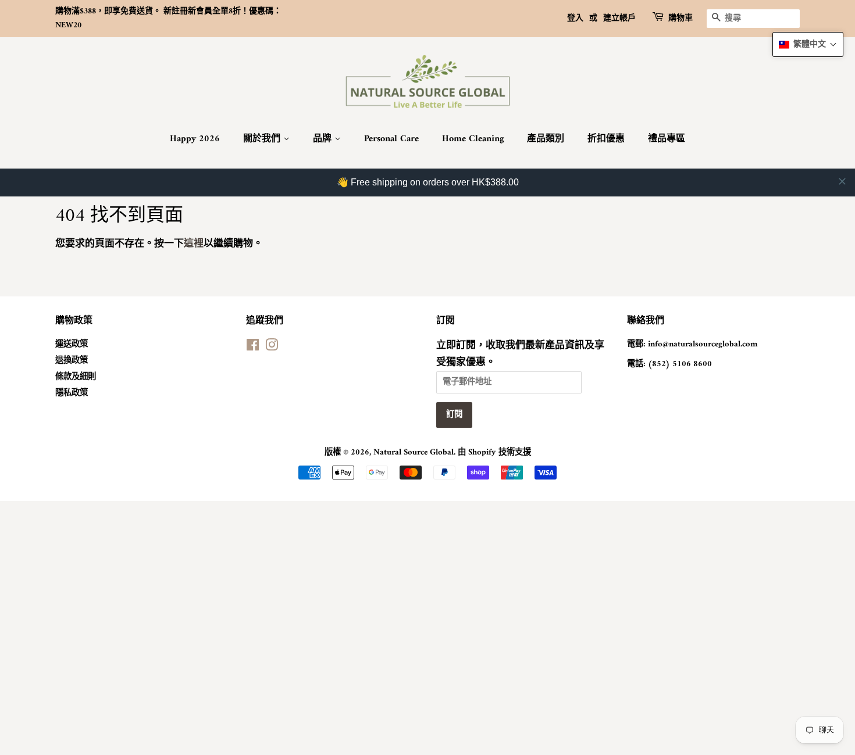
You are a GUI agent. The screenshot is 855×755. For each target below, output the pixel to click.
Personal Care (391, 139)
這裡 (194, 244)
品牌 (323, 139)
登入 (575, 18)
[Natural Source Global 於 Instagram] (271, 348)
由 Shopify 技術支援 (494, 452)
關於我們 (263, 139)
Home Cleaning (473, 139)
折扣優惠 (606, 139)
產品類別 (545, 139)
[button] (808, 44)
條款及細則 (75, 377)
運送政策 (71, 344)
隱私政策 (71, 393)
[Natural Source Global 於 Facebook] (252, 348)
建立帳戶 (619, 18)
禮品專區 (666, 139)
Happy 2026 (195, 139)
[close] (842, 181)
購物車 (680, 19)
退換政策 (71, 360)
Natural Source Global (413, 452)
